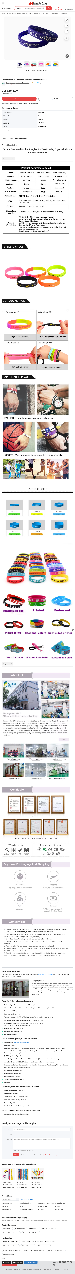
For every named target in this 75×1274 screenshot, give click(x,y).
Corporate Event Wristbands (31, 1233)
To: (11, 1135)
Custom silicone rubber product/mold (48, 1203)
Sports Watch (33, 1228)
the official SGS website (45, 974)
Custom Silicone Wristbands (59, 13)
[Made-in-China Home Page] (37, 3)
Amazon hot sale (60, 1203)
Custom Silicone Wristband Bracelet (34, 1250)
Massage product (42, 1206)
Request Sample (33, 103)
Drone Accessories (7, 1203)
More (3, 1258)
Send (15, 1155)
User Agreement (47, 1269)
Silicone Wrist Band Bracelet (56, 1250)
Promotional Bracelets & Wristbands (39, 13)
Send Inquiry (19, 99)
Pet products (59, 1209)
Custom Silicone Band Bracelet (12, 1250)
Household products (25, 1203)
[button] (3, 3)
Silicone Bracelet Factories (10, 1246)
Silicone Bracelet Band (44, 1246)
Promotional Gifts (22, 13)
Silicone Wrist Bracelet (28, 1246)
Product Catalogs (27, 1199)
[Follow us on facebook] (60, 1262)
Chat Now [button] (57, 99)
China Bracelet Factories (29, 1241)
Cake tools (5, 1206)
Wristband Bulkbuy (8, 1254)
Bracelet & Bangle (20, 1228)
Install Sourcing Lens (10, 1265)
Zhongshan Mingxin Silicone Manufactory (18, 83)
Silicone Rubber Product (21, 1042)
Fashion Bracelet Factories (10, 1241)
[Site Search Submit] (49, 8)
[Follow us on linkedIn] (54, 1265)
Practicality (41, 1209)
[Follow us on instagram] (65, 1262)
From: (10, 1130)
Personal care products (26, 1209)
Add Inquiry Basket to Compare (38, 70)
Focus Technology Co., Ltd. (24, 1269)
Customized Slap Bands (47, 1228)
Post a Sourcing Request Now (52, 1155)
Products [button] (18, 8)
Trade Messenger (31, 1262)
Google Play (17, 1262)
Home (3, 13)
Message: (9, 1139)
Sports (21, 1206)
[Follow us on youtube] (68, 1262)
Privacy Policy (65, 1269)
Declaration (57, 1269)
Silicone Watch (7, 1228)
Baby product (6, 1209)
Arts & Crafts (11, 13)
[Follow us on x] (63, 1262)
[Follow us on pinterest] (71, 1262)
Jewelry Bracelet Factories (47, 1241)
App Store (6, 1262)
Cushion (57, 1206)
